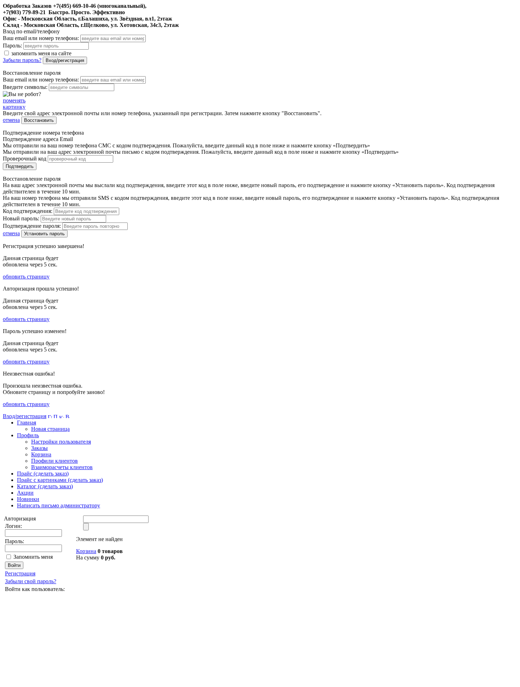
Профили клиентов (54, 461)
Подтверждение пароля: (32, 226)
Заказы (39, 448)
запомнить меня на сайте (40, 53)
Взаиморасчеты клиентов (62, 467)
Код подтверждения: (27, 211)
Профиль (28, 435)
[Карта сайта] (61, 416)
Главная (26, 422)
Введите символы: (25, 87)
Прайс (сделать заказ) (43, 474)
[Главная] (50, 416)
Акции (25, 493)
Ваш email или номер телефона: (41, 38)
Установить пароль (44, 233)
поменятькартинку (14, 103)
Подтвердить (20, 166)
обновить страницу (26, 277)
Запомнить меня (33, 557)
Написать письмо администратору (58, 505)
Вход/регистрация (65, 60)
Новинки (28, 499)
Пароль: (12, 46)
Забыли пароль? (22, 60)
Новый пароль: (21, 218)
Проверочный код (24, 159)
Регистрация (20, 573)
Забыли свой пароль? (30, 581)
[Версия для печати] (67, 416)
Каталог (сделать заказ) (45, 486)
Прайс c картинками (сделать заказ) (60, 480)
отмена (11, 120)
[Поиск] (55, 416)
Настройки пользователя (61, 442)
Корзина (41, 454)
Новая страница (50, 429)
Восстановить (39, 120)
